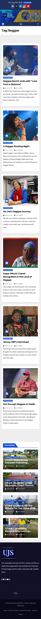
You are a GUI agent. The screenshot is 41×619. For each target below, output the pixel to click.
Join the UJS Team (25, 610)
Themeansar (20, 605)
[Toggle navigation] (21, 24)
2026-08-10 (11, 466)
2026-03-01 (11, 511)
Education (16, 457)
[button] (38, 24)
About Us (34, 610)
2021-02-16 (9, 346)
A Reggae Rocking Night (16, 146)
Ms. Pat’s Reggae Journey (17, 211)
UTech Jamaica (30, 480)
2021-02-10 (9, 408)
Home (5, 610)
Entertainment (8, 77)
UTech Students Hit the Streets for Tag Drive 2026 (20, 507)
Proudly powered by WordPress (14, 603)
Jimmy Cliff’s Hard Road (16, 342)
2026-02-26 (11, 534)
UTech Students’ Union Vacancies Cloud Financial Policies (20, 485)
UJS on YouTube (13, 610)
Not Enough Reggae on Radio (19, 404)
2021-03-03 (9, 88)
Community (9, 457)
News (22, 480)
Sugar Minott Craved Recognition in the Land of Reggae (17, 276)
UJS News (19, 88)
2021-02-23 (9, 215)
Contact (20, 614)
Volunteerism (10, 503)
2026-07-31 (11, 489)
